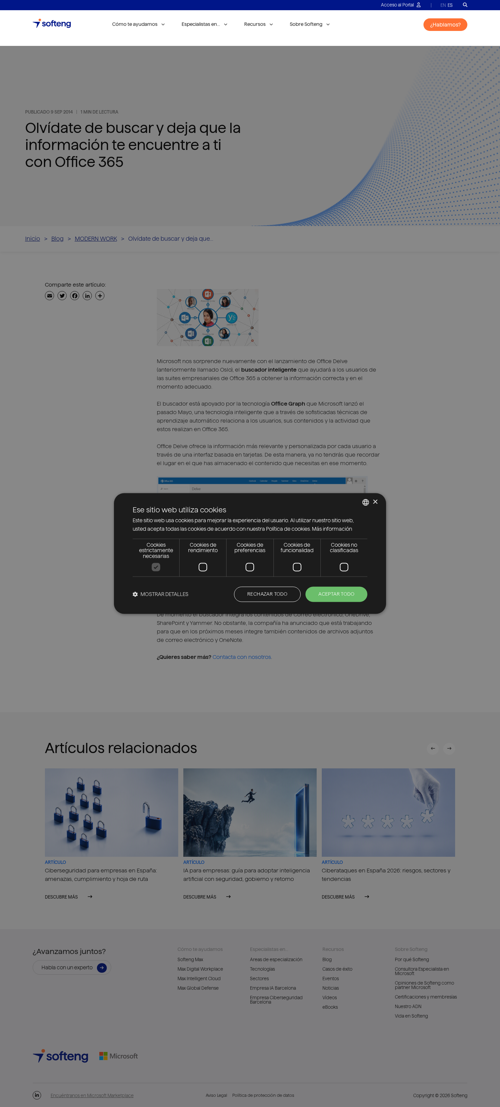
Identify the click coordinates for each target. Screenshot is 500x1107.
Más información (332, 529)
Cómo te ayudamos (134, 24)
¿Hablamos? (445, 25)
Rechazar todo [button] (267, 594)
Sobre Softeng (306, 24)
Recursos (255, 24)
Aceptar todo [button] (336, 594)
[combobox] (365, 502)
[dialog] (250, 553)
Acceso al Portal (398, 4)
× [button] (375, 502)
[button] (160, 594)
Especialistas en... (201, 24)
